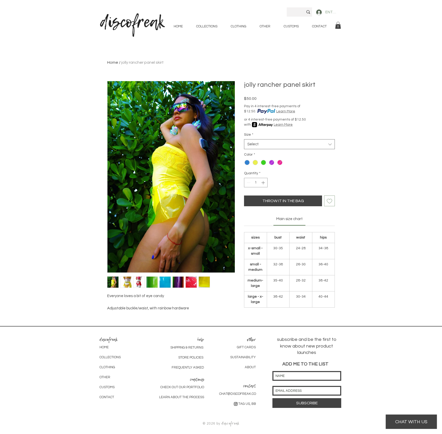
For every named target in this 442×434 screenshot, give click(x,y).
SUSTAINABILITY (243, 357)
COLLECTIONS (110, 357)
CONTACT (107, 397)
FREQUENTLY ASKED (188, 367)
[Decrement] (248, 182)
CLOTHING (107, 367)
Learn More (285, 111)
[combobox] (289, 144)
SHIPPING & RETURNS (186, 347)
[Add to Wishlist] (329, 201)
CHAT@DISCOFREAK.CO (237, 394)
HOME (104, 347)
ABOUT (250, 367)
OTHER (105, 377)
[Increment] (263, 182)
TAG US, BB (247, 404)
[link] (338, 25)
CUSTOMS (107, 387)
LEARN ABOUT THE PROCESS (181, 397)
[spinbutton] (255, 182)
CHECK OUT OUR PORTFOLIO (182, 387)
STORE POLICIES (191, 357)
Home (112, 62)
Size (248, 134)
